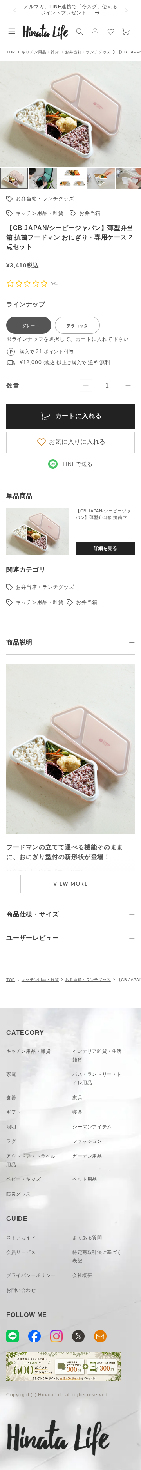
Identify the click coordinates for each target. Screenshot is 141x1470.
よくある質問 (87, 1237)
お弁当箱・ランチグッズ (88, 52)
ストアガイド (21, 1237)
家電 (11, 1074)
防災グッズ (18, 1194)
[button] (11, 31)
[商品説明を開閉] (132, 642)
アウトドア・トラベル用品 (31, 1160)
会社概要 (82, 1275)
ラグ (11, 1141)
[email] (100, 1336)
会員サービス (21, 1252)
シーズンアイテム (92, 1127)
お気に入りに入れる (77, 441)
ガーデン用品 (87, 1156)
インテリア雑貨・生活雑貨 (97, 1055)
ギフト (13, 1112)
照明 (11, 1127)
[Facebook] (34, 1336)
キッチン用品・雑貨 (40, 52)
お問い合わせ (21, 1290)
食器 (11, 1097)
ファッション (87, 1141)
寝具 (77, 1112)
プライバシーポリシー (31, 1275)
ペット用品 (84, 1179)
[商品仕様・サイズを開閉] (132, 914)
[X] (78, 1336)
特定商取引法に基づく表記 (97, 1257)
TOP (10, 52)
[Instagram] (56, 1336)
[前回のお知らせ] (14, 10)
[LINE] (12, 1336)
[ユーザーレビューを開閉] (132, 938)
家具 (77, 1097)
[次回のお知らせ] (126, 10)
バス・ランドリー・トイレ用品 (97, 1079)
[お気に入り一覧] (111, 31)
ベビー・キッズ (23, 1179)
